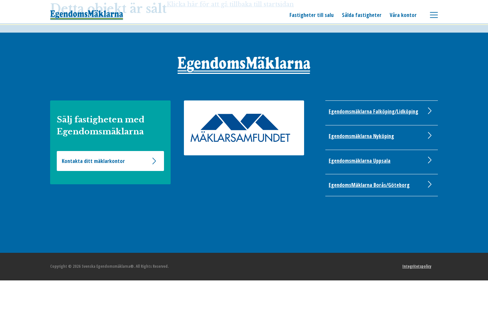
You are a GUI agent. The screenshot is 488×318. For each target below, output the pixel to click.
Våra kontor (403, 15)
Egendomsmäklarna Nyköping (361, 136)
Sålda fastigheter (361, 15)
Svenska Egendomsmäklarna (86, 15)
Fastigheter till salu (311, 15)
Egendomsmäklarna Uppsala (359, 160)
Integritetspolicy (416, 266)
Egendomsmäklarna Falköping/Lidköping (373, 111)
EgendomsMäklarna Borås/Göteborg (369, 185)
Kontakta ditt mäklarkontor (93, 161)
